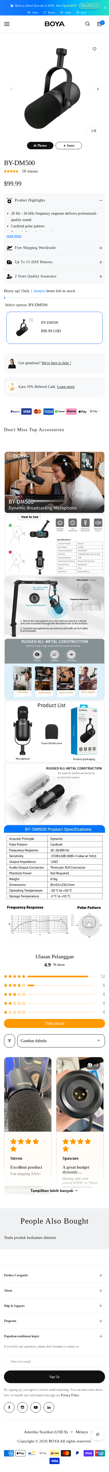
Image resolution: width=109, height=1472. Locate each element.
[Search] (87, 24)
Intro (70, 145)
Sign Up (54, 1377)
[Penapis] (9, 1040)
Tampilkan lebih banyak (51, 1191)
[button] (11, 89)
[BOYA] (54, 24)
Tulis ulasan (55, 1023)
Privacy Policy (70, 1395)
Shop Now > (89, 5)
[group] (54, 89)
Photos (42, 145)
